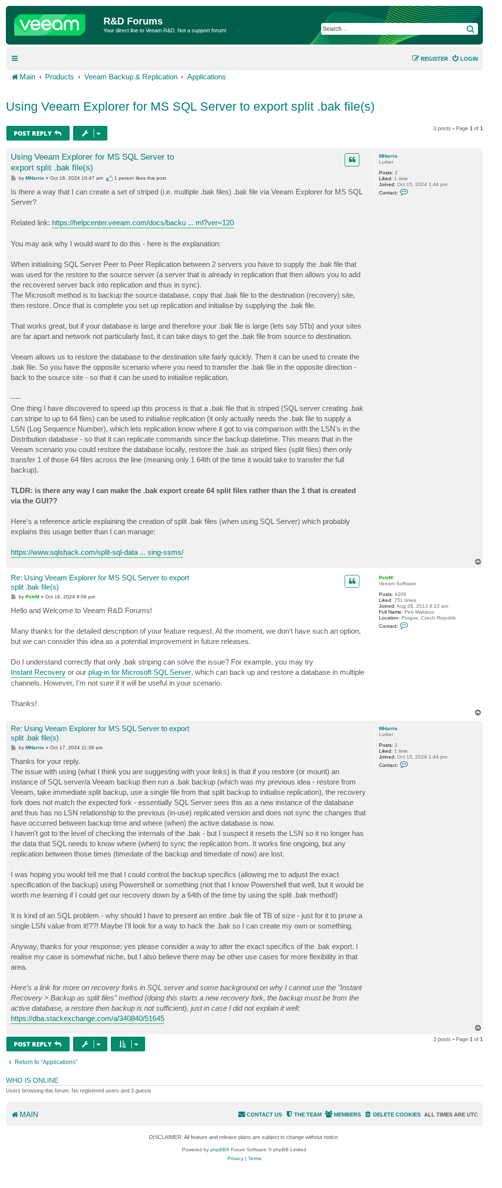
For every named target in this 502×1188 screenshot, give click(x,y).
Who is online (32, 1080)
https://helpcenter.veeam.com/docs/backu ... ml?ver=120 (143, 222)
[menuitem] (465, 59)
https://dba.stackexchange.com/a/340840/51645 (87, 1018)
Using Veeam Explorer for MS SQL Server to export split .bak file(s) (190, 106)
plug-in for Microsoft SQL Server (139, 672)
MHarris (388, 156)
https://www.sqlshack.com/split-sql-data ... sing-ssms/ (97, 552)
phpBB (218, 1149)
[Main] (55, 22)
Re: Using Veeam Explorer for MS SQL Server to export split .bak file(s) (100, 582)
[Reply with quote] (352, 159)
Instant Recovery (38, 672)
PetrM (386, 577)
